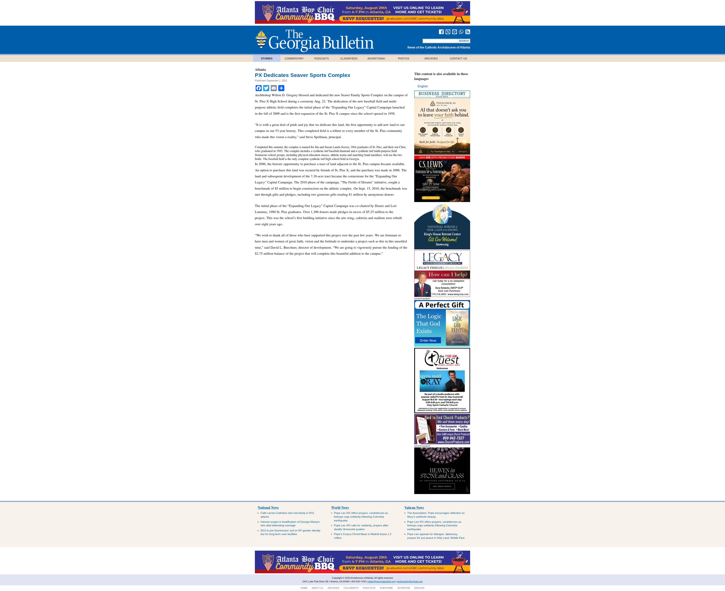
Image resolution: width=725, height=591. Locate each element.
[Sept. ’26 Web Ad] (442, 248)
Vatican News (414, 507)
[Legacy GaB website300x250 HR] (442, 295)
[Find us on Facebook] (441, 31)
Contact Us (458, 58)
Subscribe (386, 588)
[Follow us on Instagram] (454, 31)
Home (304, 588)
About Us (317, 588)
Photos (403, 58)
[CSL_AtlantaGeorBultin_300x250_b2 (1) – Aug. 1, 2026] (442, 201)
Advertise (403, 588)
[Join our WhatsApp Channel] (461, 31)
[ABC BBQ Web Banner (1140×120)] (362, 22)
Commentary (294, 58)
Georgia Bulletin (314, 40)
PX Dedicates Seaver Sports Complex (302, 75)
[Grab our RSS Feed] (467, 31)
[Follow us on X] (448, 31)
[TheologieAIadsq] (442, 153)
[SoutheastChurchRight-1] (442, 443)
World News (340, 507)
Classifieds (348, 58)
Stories (266, 58)
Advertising (376, 58)
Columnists (351, 588)
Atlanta (260, 69)
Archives (431, 58)
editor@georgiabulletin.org (381, 581)
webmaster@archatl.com (410, 581)
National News (268, 507)
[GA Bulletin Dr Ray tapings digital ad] (442, 412)
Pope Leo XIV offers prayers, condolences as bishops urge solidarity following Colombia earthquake (361, 516)
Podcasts (321, 58)
